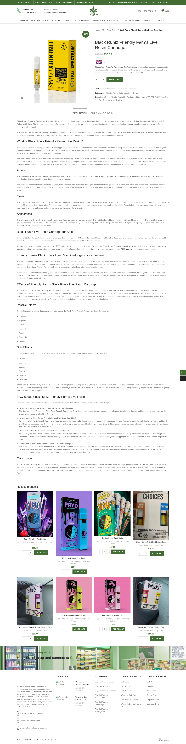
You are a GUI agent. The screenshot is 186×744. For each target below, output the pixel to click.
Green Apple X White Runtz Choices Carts (35, 627)
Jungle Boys (152, 695)
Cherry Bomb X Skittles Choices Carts (151, 542)
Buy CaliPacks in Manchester (101, 696)
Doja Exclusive (153, 700)
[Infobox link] (26, 11)
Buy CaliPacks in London (105, 686)
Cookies (150, 686)
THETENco (151, 691)
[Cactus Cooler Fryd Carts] (112, 513)
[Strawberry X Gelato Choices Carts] (151, 601)
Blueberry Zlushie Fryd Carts (73, 558)
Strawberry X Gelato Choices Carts (151, 627)
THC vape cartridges (129, 249)
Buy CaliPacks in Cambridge (101, 703)
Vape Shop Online (109, 30)
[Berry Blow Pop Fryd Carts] (35, 514)
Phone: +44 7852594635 (30, 721)
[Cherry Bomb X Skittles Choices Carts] (151, 515)
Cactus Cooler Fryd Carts (112, 538)
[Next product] (102, 35)
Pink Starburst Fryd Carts (112, 615)
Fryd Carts (22, 542)
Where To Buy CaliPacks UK (131, 705)
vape (143, 97)
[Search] (156, 11)
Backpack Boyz (153, 704)
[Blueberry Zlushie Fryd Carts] (74, 523)
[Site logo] (93, 11)
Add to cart (114, 79)
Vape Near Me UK (106, 100)
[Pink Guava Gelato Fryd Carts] (74, 595)
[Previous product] (96, 35)
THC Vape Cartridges (35, 542)
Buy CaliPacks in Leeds (104, 682)
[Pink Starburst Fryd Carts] (112, 595)
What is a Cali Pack (129, 695)
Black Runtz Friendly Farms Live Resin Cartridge (120, 97)
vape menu (21, 249)
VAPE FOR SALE (153, 97)
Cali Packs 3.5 (126, 691)
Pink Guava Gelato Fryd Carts (73, 615)
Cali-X (149, 682)
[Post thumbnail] (65, 686)
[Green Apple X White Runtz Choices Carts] (35, 601)
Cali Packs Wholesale (129, 700)
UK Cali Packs (126, 686)
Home (97, 30)
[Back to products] (99, 35)
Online (82, 238)
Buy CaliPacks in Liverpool (105, 691)
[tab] (80, 112)
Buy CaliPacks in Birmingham (101, 710)
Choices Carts (144, 545)
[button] (41, 552)
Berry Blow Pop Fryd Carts (35, 539)
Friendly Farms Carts (114, 93)
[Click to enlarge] (22, 98)
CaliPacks (125, 682)
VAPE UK (118, 100)
